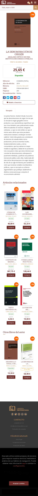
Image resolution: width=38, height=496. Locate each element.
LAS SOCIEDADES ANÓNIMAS (27, 213)
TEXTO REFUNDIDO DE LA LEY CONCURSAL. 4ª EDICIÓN (11, 309)
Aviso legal (19, 439)
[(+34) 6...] (22, 414)
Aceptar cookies (19, 483)
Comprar (11, 227)
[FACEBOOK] (12, 414)
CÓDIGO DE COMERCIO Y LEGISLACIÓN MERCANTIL (11, 213)
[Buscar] (35, 7)
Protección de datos (19, 445)
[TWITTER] (15, 414)
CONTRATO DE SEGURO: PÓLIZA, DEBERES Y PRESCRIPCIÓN (11, 261)
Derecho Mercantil (22, 86)
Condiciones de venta (19, 442)
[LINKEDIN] (25, 414)
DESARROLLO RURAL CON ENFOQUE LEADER (11, 363)
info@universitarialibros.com (19, 426)
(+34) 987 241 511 (19, 423)
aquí (24, 463)
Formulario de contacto (19, 429)
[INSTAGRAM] (19, 414)
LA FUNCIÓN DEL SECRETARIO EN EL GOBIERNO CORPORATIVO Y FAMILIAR (27, 309)
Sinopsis (9, 110)
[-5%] (11, 199)
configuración (19, 466)
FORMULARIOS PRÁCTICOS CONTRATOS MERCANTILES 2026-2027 (27, 261)
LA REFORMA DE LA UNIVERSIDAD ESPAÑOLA (27, 363)
